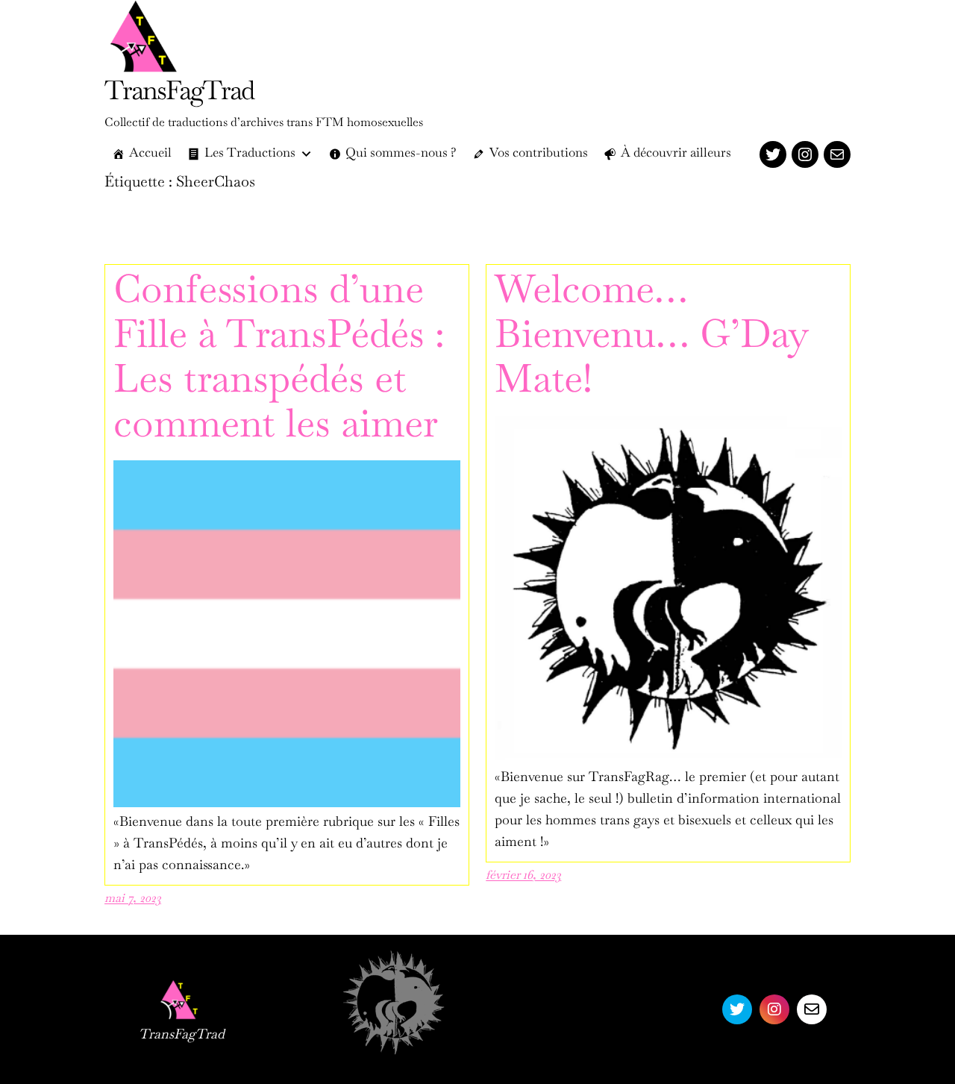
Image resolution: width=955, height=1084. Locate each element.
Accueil (150, 154)
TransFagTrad (179, 94)
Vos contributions (538, 154)
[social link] (737, 1009)
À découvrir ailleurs (676, 154)
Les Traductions (249, 154)
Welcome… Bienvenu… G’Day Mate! (651, 339)
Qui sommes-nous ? (401, 154)
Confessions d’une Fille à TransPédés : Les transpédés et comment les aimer (279, 361)
